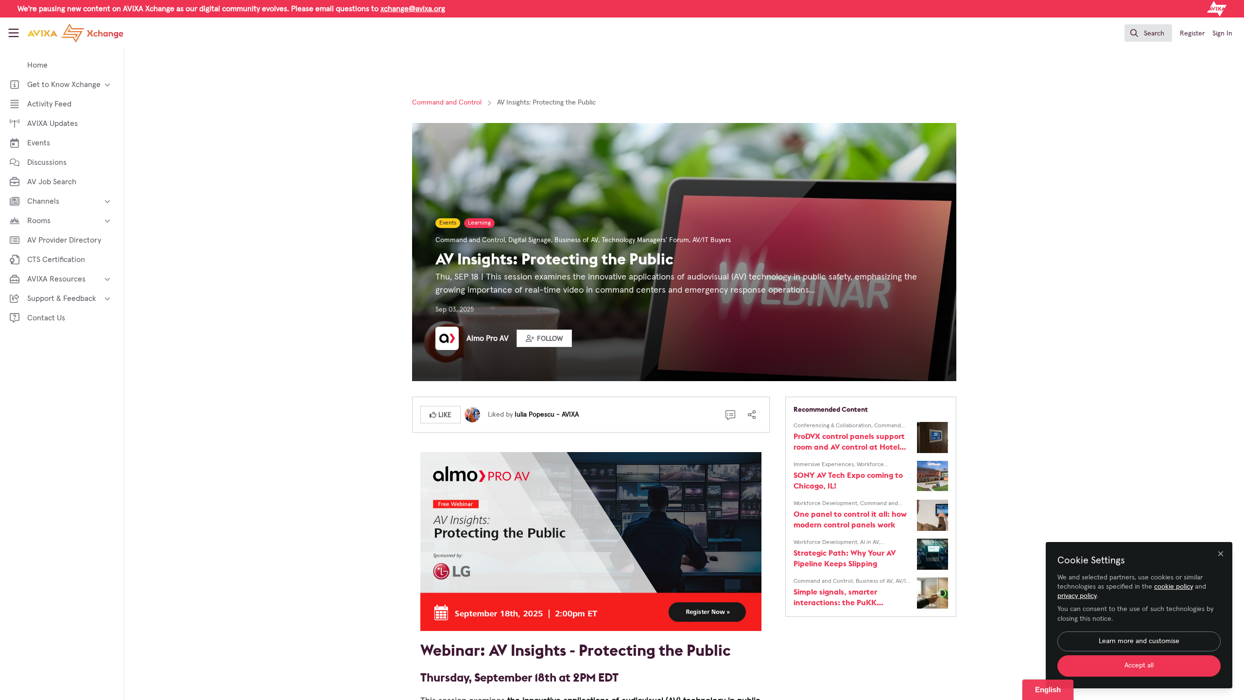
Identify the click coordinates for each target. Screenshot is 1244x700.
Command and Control (447, 102)
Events (447, 223)
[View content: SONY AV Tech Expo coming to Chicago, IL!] (932, 476)
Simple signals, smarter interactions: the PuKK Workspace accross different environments (845, 597)
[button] (544, 338)
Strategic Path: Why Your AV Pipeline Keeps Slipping (845, 558)
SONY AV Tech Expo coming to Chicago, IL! (848, 480)
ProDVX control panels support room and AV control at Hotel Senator (849, 441)
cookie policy (1173, 586)
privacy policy (1077, 596)
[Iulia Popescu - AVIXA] (472, 414)
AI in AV (869, 542)
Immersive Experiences (824, 465)
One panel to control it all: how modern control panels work (850, 519)
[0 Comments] (730, 414)
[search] (1148, 33)
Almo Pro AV (487, 338)
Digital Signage (529, 240)
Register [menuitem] (1192, 33)
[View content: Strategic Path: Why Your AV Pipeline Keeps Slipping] (932, 554)
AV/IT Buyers (711, 240)
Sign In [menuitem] (1222, 33)
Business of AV (576, 240)
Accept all (1139, 665)
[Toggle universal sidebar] (13, 33)
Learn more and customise (1139, 641)
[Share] (751, 414)
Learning (479, 223)
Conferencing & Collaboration (832, 426)
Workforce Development (825, 504)
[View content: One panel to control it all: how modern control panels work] (932, 515)
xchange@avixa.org (412, 9)
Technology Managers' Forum (645, 240)
